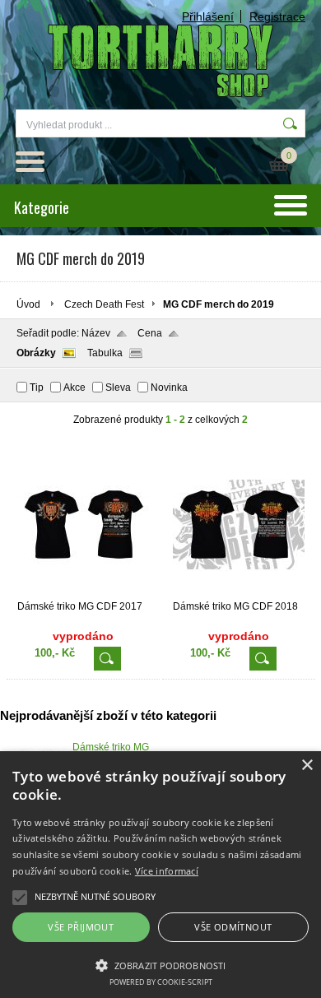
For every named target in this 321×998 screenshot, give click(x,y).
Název (95, 333)
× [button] (306, 765)
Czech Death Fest (104, 304)
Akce (74, 387)
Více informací (166, 871)
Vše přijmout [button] (81, 927)
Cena (149, 333)
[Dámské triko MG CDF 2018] (239, 593)
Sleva (118, 387)
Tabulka (105, 353)
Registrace (277, 16)
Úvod (28, 304)
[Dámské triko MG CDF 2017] (83, 593)
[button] (160, 964)
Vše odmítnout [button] (233, 927)
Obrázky (36, 353)
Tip (37, 387)
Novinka (169, 387)
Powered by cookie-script (160, 982)
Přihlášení (208, 16)
